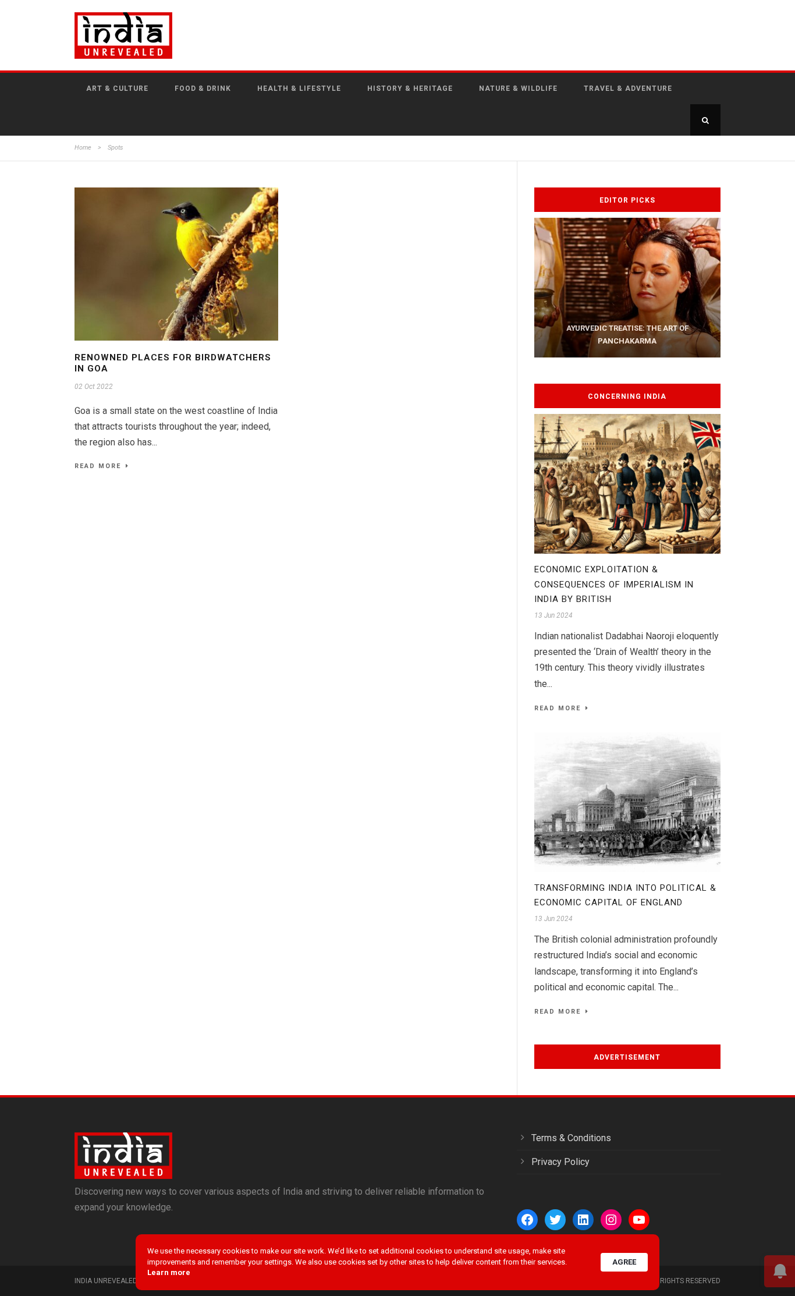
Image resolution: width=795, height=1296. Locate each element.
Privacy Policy (560, 1161)
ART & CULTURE (117, 88)
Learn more (168, 1272)
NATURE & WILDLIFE (518, 88)
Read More (97, 466)
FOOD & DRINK (203, 88)
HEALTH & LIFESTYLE (299, 88)
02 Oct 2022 (93, 387)
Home (82, 147)
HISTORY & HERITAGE (410, 88)
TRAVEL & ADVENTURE (628, 88)
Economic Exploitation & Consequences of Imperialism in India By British (614, 584)
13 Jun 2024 (553, 615)
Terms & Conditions (571, 1137)
